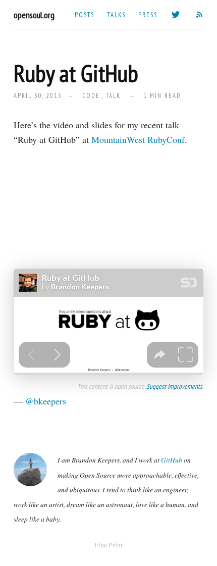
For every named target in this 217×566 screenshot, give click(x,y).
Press (147, 15)
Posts (84, 15)
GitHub (171, 460)
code (91, 95)
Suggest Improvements (174, 386)
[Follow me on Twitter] (176, 15)
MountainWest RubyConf (138, 139)
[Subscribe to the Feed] (199, 15)
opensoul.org (34, 15)
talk (113, 95)
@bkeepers (45, 401)
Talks (116, 15)
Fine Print (108, 544)
